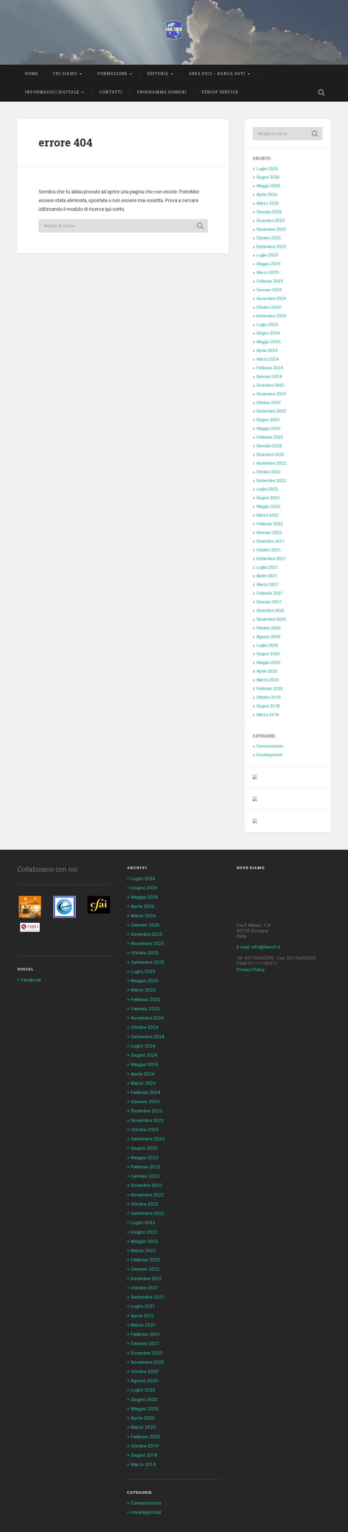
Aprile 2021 (266, 575)
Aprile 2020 (266, 671)
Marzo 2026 (267, 203)
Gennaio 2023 (269, 445)
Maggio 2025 (268, 263)
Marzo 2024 (267, 359)
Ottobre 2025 (268, 238)
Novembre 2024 (271, 298)
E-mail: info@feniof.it (258, 947)
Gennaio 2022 (269, 532)
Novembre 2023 (271, 394)
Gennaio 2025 (269, 289)
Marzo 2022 (267, 515)
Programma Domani (162, 92)
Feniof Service (219, 92)
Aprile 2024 (266, 350)
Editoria (158, 73)
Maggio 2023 (268, 428)
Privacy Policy (251, 969)
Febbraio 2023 (269, 437)
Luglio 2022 (267, 489)
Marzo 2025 (267, 272)
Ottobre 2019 (268, 697)
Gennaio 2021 (269, 601)
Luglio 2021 (267, 567)
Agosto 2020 (268, 636)
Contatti (110, 92)
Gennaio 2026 (269, 212)
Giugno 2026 (268, 177)
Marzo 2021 (267, 584)
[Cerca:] (123, 226)
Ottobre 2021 (268, 550)
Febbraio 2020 (269, 688)
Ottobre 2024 (268, 307)
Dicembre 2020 (270, 610)
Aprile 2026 (266, 194)
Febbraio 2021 (269, 593)
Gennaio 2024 (269, 376)
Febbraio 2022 (269, 523)
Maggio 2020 (268, 662)
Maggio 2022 (268, 506)
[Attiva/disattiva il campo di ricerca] (321, 92)
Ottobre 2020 (268, 628)
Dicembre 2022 (270, 454)
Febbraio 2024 (269, 367)
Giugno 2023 (268, 419)
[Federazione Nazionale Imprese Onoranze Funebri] (174, 32)
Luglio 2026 (267, 168)
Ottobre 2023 (268, 402)
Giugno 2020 (268, 653)
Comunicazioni (269, 746)
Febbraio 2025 (269, 281)
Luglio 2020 (267, 645)
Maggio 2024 (268, 341)
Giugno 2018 (268, 706)
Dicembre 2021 (270, 541)
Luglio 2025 (267, 255)
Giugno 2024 (268, 333)
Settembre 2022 (271, 480)
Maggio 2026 (268, 185)
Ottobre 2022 (268, 472)
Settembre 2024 (271, 316)
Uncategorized (269, 754)
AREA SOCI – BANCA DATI (217, 73)
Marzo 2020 (267, 679)
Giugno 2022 (268, 497)
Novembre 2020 (271, 619)
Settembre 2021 (271, 558)
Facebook (31, 980)
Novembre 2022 (271, 463)
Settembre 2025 (271, 246)
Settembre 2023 (271, 411)
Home (31, 73)
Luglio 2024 (267, 324)
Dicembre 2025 (270, 220)
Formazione (112, 73)
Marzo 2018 (267, 714)
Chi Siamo (65, 73)
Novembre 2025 (271, 229)
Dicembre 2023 (270, 385)
